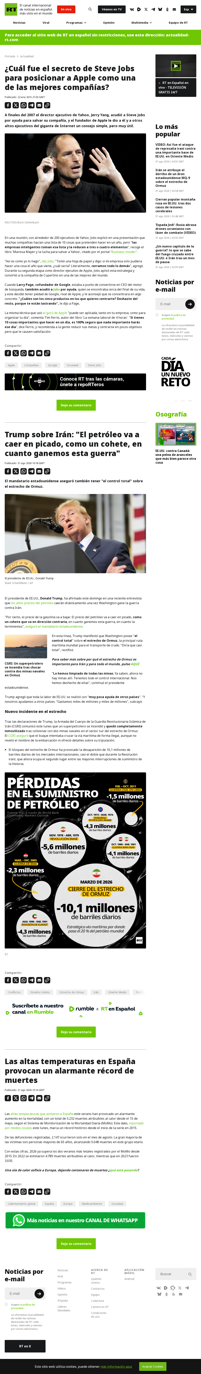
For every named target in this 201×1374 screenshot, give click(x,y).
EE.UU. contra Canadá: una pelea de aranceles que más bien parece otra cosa (175, 456)
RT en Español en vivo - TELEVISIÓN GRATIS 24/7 (173, 87)
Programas (74, 22)
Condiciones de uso (99, 1315)
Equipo (95, 1295)
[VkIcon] (132, 9)
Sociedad (72, 365)
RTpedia (63, 1300)
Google (52, 365)
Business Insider (123, 251)
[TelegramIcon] (153, 9)
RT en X (25, 1346)
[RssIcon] (173, 1294)
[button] (176, 66)
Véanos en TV (112, 9)
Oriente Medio (117, 992)
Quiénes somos (96, 1281)
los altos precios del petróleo (32, 603)
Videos (62, 1288)
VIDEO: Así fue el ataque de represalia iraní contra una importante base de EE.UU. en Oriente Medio (175, 150)
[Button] (90, 9)
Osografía (171, 414)
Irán (96, 992)
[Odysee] (173, 1288)
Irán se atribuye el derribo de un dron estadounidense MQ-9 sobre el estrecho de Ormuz (172, 178)
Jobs (56, 289)
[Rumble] (139, 9)
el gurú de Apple (55, 312)
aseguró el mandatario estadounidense (54, 626)
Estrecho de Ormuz (71, 992)
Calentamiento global (21, 1204)
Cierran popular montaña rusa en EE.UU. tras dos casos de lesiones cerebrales (175, 205)
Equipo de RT (178, 22)
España (49, 1204)
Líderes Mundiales (64, 1308)
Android (129, 1279)
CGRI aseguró (18, 735)
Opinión (108, 22)
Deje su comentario (76, 405)
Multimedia (140, 22)
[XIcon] (146, 9)
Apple (11, 365)
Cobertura (97, 1301)
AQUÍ (135, 664)
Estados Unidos (40, 992)
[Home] (11, 9)
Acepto (174, 316)
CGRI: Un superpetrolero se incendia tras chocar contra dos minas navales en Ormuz (25, 669)
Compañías (31, 365)
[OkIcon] (167, 9)
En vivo (66, 9)
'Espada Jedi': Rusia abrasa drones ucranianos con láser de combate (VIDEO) (175, 228)
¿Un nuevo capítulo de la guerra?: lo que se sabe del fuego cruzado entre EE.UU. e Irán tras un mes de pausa (175, 254)
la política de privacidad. (174, 316)
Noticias (19, 22)
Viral (46, 22)
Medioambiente (92, 1204)
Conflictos (14, 992)
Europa (67, 1204)
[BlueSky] (160, 9)
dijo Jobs (48, 261)
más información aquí (116, 1366)
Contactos (98, 1289)
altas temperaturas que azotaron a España (42, 1113)
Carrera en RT (100, 1307)
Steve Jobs (94, 365)
